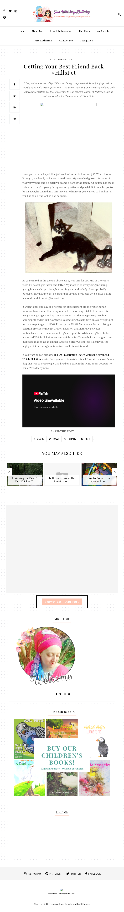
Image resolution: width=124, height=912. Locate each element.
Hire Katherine (43, 40)
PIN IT (87, 439)
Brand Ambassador (61, 31)
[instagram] (17, 10)
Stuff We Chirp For (61, 59)
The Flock (84, 31)
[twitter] (11, 10)
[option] (24, 476)
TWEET (55, 439)
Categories (86, 40)
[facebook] (5, 10)
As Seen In (103, 31)
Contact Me (66, 40)
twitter (76, 874)
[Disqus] (61, 551)
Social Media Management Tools (61, 894)
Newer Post (54, 602)
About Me (37, 31)
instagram (34, 874)
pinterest (55, 874)
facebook (94, 874)
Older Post (71, 602)
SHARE (40, 439)
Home (21, 31)
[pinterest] (5, 16)
